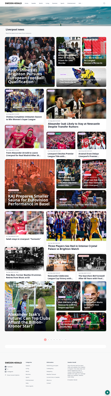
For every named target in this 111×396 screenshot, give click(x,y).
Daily (27, 383)
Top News (58, 133)
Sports (62, 3)
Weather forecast (51, 374)
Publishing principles (52, 365)
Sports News (9, 90)
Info (80, 3)
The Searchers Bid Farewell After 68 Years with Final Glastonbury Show (92, 277)
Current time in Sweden (53, 377)
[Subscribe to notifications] (107, 392)
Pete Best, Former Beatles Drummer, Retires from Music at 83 (23, 276)
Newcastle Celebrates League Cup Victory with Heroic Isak (59, 277)
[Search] (104, 3)
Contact (49, 383)
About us (49, 380)
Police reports (29, 386)
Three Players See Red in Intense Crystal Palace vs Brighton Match (72, 247)
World (40, 3)
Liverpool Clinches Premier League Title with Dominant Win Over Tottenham (61, 155)
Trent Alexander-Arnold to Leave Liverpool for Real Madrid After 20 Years (22, 154)
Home (26, 3)
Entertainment (71, 3)
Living (47, 3)
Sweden (33, 3)
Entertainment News (11, 249)
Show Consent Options (13, 375)
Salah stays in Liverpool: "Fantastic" (23, 239)
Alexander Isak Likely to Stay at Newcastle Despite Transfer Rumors (74, 125)
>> (65, 339)
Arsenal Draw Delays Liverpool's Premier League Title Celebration (90, 155)
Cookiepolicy (50, 368)
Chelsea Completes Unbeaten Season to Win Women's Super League (24, 118)
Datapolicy (49, 371)
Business (54, 3)
